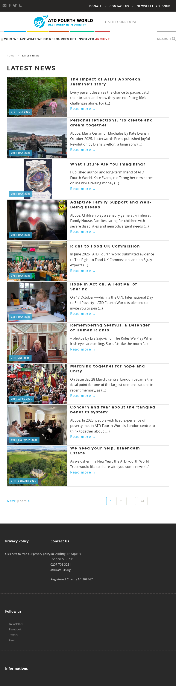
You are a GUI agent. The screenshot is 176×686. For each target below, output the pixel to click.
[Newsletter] (5, 5)
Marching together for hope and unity (107, 368)
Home (10, 55)
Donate (95, 6)
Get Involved (82, 39)
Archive (102, 39)
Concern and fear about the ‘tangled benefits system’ (112, 409)
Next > (18, 501)
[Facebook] (10, 5)
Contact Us (119, 6)
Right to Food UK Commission (105, 246)
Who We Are (15, 39)
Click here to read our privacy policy (27, 554)
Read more (83, 108)
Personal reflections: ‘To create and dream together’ (111, 122)
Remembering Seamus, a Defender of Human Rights (110, 327)
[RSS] (20, 5)
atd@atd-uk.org (60, 570)
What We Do (38, 39)
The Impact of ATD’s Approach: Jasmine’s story (106, 82)
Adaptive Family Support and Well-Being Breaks (111, 204)
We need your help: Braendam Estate (105, 450)
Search (164, 39)
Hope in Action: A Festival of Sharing (103, 286)
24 (142, 501)
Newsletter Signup (153, 6)
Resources (59, 39)
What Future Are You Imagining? (108, 164)
